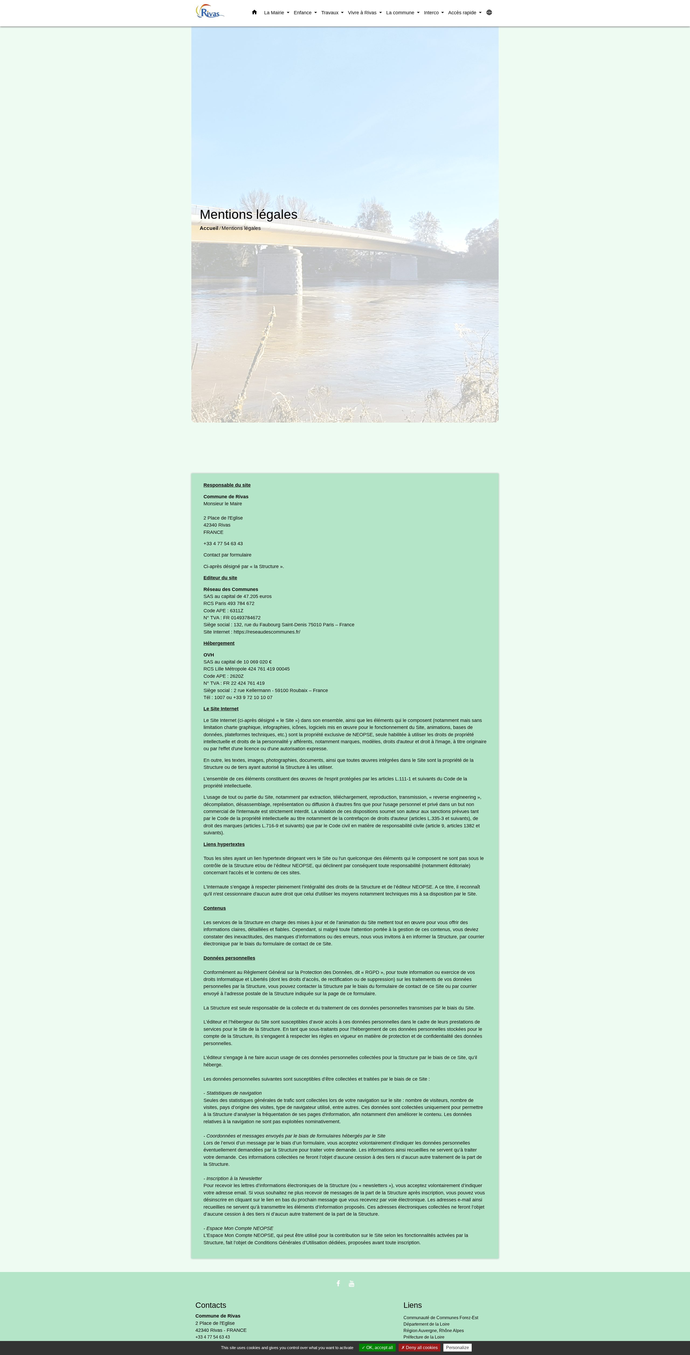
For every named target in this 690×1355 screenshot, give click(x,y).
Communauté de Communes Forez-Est (440, 1317)
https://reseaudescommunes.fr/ (267, 632)
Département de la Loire (426, 1324)
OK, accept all (379, 1347)
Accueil (209, 228)
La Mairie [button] (274, 12)
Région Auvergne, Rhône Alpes (433, 1330)
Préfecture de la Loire (423, 1337)
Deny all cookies (421, 1347)
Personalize (457, 1347)
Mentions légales (241, 228)
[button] (254, 13)
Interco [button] (432, 12)
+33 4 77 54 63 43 (223, 543)
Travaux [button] (330, 12)
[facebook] (338, 1283)
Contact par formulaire (227, 555)
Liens (412, 1305)
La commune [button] (401, 12)
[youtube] (351, 1283)
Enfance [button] (303, 12)
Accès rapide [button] (463, 12)
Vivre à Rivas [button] (363, 12)
